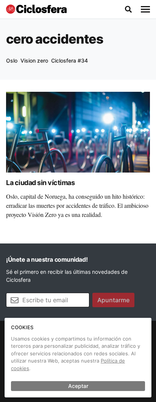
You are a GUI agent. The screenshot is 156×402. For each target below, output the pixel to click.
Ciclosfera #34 (69, 60)
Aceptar (78, 386)
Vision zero (34, 60)
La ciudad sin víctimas (40, 183)
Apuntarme (113, 300)
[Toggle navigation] (145, 9)
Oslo (11, 60)
